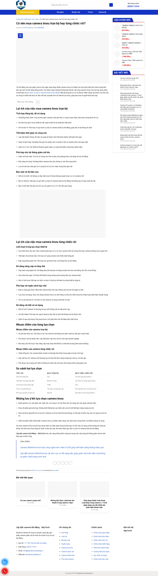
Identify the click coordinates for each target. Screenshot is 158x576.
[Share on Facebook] (55, 463)
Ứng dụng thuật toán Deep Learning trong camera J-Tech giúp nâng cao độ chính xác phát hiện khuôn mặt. (131, 96)
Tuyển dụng (65, 544)
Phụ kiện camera (67, 559)
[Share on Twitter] (58, 463)
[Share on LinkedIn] (70, 463)
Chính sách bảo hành (101, 536)
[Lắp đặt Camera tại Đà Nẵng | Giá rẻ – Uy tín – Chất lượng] (31, 5)
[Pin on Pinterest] (66, 463)
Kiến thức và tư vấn (31, 19)
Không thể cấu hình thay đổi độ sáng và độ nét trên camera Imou (131, 137)
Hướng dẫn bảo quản (101, 552)
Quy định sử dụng (100, 555)
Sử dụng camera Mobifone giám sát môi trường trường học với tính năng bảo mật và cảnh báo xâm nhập (131, 118)
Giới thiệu (64, 533)
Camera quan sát (67, 552)
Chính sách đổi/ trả (101, 540)
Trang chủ (19, 19)
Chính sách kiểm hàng (102, 544)
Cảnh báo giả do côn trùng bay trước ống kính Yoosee (131, 128)
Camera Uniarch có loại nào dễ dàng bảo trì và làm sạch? (131, 146)
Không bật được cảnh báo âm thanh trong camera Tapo (130, 86)
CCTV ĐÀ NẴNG (39, 28)
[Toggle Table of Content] (36, 102)
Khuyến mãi (75, 12)
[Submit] (111, 5)
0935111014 (31, 547)
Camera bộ (102, 12)
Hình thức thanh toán (101, 548)
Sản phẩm (60, 12)
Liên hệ (64, 536)
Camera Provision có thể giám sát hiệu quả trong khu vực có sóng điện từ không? (131, 107)
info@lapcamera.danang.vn (33, 551)
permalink (56, 470)
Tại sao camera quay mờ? (129, 78)
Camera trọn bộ (67, 548)
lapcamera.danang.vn (33, 554)
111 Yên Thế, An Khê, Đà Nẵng (35, 543)
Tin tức (90, 12)
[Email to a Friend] (62, 463)
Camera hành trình (68, 555)
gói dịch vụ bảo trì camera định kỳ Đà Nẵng (43, 93)
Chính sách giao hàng (101, 533)
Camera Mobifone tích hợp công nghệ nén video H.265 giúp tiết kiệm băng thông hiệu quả (61, 447)
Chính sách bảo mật (101, 559)
